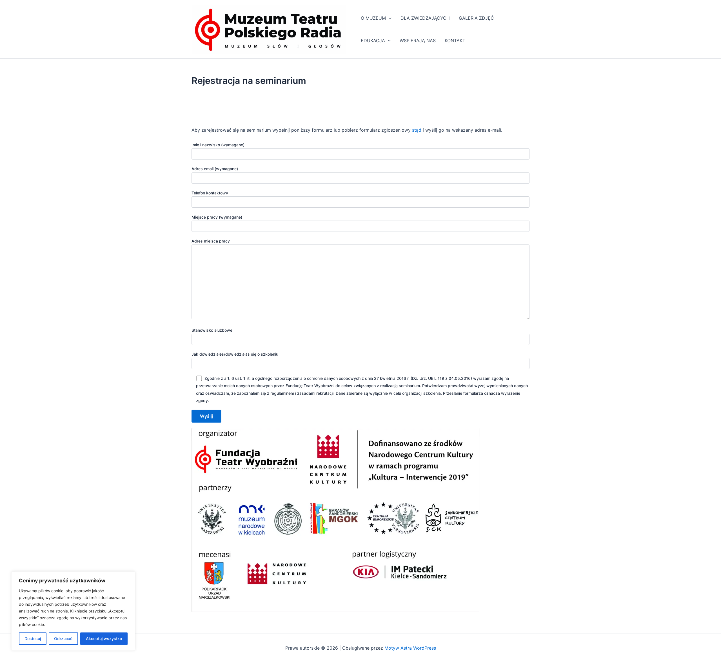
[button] (388, 18)
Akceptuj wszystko (104, 638)
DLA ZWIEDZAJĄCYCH (425, 18)
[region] (73, 611)
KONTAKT (455, 40)
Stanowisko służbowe (212, 330)
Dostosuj (33, 638)
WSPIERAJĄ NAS (418, 40)
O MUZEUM (373, 18)
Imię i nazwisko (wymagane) (218, 144)
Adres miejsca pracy (211, 241)
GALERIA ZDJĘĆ (476, 18)
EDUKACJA (373, 40)
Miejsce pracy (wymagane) (217, 217)
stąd (416, 130)
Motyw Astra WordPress (410, 648)
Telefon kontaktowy (210, 192)
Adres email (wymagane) (215, 168)
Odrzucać (63, 638)
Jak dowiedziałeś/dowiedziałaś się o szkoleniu (235, 354)
